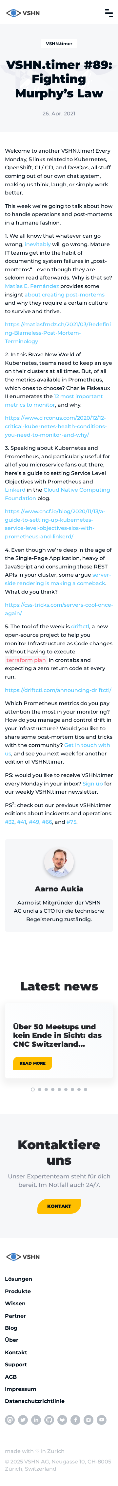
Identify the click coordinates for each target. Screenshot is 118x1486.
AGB (11, 1377)
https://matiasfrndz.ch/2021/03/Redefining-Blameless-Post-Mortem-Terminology (58, 332)
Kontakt (59, 1206)
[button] (33, 1089)
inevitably (38, 244)
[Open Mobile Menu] (109, 13)
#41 (21, 822)
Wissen (15, 1303)
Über (11, 1340)
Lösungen (18, 1279)
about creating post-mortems (65, 295)
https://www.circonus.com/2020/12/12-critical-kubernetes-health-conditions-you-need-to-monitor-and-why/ (56, 426)
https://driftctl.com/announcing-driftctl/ (58, 690)
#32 (9, 822)
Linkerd (15, 490)
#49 (34, 822)
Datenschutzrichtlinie (35, 1401)
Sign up (93, 784)
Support (16, 1364)
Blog (11, 1328)
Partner (15, 1316)
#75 (71, 822)
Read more (33, 1063)
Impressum (20, 1389)
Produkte (18, 1291)
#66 (47, 822)
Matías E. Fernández (32, 286)
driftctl (80, 626)
